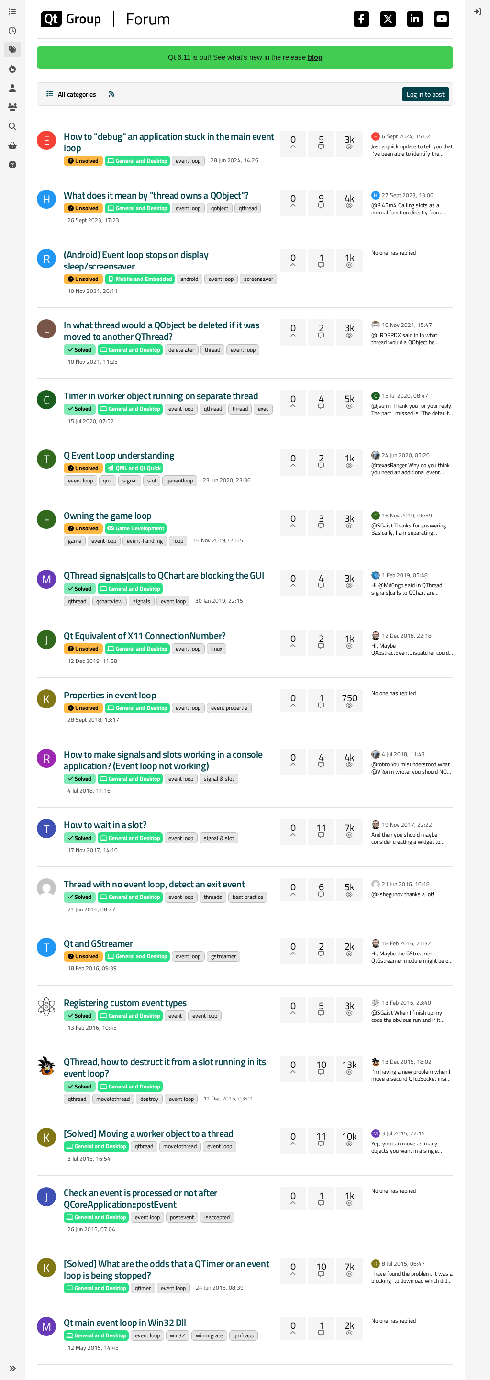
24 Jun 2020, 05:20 (406, 455)
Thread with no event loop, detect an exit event (154, 883)
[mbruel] (46, 1065)
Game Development (139, 528)
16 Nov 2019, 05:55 (218, 540)
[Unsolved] (12, 164)
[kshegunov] (46, 1006)
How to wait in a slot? (105, 824)
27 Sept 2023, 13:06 (408, 195)
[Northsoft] (46, 888)
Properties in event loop (110, 694)
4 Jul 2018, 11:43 (403, 754)
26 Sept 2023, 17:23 (93, 219)
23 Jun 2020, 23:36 (227, 479)
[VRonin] (375, 324)
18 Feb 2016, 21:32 (406, 943)
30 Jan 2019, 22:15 (219, 600)
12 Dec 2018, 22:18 (407, 635)
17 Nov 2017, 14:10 (92, 849)
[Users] (12, 88)
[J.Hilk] (375, 574)
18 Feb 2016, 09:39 (92, 968)
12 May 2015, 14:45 (93, 1347)
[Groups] (12, 107)
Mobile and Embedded (143, 278)
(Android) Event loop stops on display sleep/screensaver (136, 260)
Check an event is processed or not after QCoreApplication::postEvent (140, 1198)
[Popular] (12, 69)
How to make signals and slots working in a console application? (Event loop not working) (163, 760)
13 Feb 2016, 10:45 (92, 1027)
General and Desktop (140, 160)
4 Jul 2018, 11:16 (89, 790)
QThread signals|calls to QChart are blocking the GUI (164, 575)
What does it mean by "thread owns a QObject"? (156, 195)
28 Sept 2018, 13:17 (93, 719)
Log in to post (426, 94)
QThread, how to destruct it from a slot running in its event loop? (165, 1067)
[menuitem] (477, 11)
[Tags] (12, 49)
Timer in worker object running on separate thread (161, 395)
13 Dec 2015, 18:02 (407, 1061)
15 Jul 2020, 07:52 (90, 421)
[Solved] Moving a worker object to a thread (149, 1133)
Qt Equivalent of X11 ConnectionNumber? (145, 635)
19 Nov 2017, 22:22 (407, 824)
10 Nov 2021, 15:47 (407, 324)
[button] (12, 1368)
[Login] (477, 11)
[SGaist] (375, 634)
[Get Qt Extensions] (12, 145)
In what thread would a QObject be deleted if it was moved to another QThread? (161, 330)
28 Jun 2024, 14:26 (234, 160)
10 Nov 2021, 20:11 (92, 290)
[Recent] (12, 30)
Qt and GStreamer (98, 943)
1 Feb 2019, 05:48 (405, 575)
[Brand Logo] (105, 19)
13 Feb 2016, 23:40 (406, 1002)
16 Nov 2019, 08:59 (407, 515)
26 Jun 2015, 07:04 (91, 1229)
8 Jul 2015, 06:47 (403, 1263)
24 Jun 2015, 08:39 (220, 1287)
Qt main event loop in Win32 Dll (125, 1322)
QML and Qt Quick (137, 467)
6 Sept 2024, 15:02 (406, 136)
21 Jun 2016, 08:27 (91, 909)
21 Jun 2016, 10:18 (406, 883)
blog (315, 57)
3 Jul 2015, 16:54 (89, 1158)
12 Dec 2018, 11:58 (92, 660)
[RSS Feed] (111, 94)
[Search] (12, 126)
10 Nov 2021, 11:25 (92, 361)
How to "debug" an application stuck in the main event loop (169, 142)
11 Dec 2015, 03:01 (228, 1098)
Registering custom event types (125, 1002)
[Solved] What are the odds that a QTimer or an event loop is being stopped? (166, 1269)
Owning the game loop (108, 515)
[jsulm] (375, 454)
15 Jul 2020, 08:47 (405, 395)
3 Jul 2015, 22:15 (403, 1133)
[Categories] (12, 11)
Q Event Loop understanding (119, 455)
